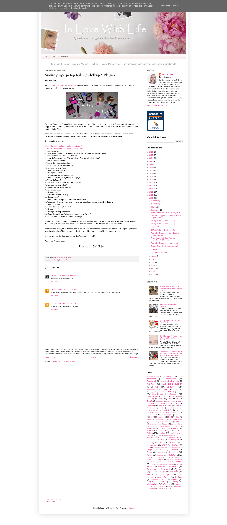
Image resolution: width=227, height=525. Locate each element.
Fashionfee (72, 85)
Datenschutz (51, 502)
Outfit (149, 447)
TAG (67, 260)
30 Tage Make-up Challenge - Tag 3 (164, 221)
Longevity (179, 433)
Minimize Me (174, 438)
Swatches (174, 472)
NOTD (163, 445)
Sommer (171, 464)
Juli (152, 259)
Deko (160, 399)
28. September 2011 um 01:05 (66, 289)
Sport (180, 469)
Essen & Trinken (170, 401)
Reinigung (173, 452)
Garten (149, 412)
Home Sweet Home (174, 419)
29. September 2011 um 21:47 (66, 303)
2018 (151, 177)
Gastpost (158, 412)
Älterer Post (134, 357)
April (153, 268)
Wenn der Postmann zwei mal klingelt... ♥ (165, 213)
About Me (45, 56)
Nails (172, 442)
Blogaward (155, 227)
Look (151, 435)
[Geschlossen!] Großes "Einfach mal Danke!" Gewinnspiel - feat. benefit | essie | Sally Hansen (171, 353)
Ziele (159, 488)
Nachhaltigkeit (173, 440)
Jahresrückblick (176, 424)
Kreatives (175, 428)
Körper (163, 428)
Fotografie (173, 408)
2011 (151, 198)
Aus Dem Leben (172, 383)
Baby (157, 387)
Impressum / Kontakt (54, 499)
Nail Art (158, 443)
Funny (178, 410)
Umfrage (178, 477)
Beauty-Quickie (152, 389)
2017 (151, 180)
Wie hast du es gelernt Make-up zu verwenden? (65, 148)
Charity (152, 399)
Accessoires (171, 379)
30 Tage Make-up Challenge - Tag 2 (164, 224)
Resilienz (160, 455)
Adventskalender (173, 381)
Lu (48, 85)
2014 (151, 189)
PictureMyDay (164, 450)
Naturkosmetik (152, 445)
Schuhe (160, 459)
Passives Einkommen (161, 447)
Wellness (166, 484)
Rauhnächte (161, 452)
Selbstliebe (153, 462)
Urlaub (163, 480)
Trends (167, 477)
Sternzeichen (155, 472)
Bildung (149, 392)
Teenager (159, 475)
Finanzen (161, 405)
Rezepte (150, 457)
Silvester (153, 464)
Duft (177, 399)
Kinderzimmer (152, 428)
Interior (176, 422)
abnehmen (151, 379)
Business (179, 396)
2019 (151, 173)
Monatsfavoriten (152, 440)
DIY (169, 399)
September (155, 210)
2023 (151, 161)
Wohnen (169, 486)
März (153, 271)
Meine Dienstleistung (61, 56)
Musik (162, 440)
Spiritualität (161, 466)
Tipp (167, 474)
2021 (151, 167)
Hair (150, 417)
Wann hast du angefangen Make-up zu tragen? (64, 146)
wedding (175, 482)
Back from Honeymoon (159, 252)
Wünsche (153, 488)
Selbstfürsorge (178, 459)
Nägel (149, 443)
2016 (151, 183)
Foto (161, 408)
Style (164, 472)
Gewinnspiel (167, 415)
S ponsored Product (173, 457)
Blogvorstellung (152, 396)
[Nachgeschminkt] (153, 376)
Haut (177, 417)
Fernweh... (154, 249)
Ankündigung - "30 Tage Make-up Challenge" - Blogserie (163, 239)
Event (180, 401)
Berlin (165, 389)
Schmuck (150, 459)
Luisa (53, 289)
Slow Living (162, 464)
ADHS (162, 381)
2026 (151, 152)
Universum (154, 479)
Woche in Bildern (157, 486)
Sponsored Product (158, 469)
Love (159, 435)
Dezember (155, 201)
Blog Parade (54, 260)
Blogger (131, 508)
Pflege (149, 450)
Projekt (149, 452)
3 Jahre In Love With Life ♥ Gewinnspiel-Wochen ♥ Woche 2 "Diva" (171, 289)
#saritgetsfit (168, 376)
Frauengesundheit (152, 410)
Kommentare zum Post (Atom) (64, 361)
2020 (151, 170)
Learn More (165, 6)
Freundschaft (166, 410)
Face (163, 403)
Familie (174, 403)
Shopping (178, 462)
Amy (52, 303)
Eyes (153, 403)
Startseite (92, 357)
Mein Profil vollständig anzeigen (158, 105)
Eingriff (149, 401)
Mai (152, 265)
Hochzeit (149, 419)
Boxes (164, 396)
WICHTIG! (178, 484)
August (154, 256)
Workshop (178, 486)
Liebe (158, 431)
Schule (169, 459)
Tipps (180, 475)
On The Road (174, 445)
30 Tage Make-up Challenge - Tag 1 (164, 230)
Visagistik (150, 482)
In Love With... (166, 422)
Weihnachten (152, 484)
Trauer (158, 477)
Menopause (162, 438)
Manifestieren (169, 435)
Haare (180, 415)
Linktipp (161, 433)
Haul (170, 417)
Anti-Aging (151, 384)
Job (153, 426)
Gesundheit (152, 415)
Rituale (160, 457)
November (155, 204)
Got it (175, 6)
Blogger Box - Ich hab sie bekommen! (164, 246)
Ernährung (159, 401)
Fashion (150, 406)
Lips (171, 433)
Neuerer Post (50, 357)
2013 (151, 192)
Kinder (177, 426)
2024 (151, 158)
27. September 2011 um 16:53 (67, 275)
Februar (154, 275)
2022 (151, 164)
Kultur (149, 431)
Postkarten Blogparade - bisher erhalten (165, 243)
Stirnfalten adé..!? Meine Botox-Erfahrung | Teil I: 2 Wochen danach (171, 338)
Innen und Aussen (57, 85)
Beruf (176, 389)
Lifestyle (167, 431)
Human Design (155, 422)
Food (177, 406)
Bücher (172, 396)
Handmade (160, 417)
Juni (153, 262)
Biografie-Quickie (160, 392)
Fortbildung (150, 408)
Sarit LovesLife (60, 257)
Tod (152, 477)
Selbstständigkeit (165, 462)
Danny (53, 275)
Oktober (154, 207)
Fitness (169, 406)
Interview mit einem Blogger (157, 424)
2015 (151, 186)
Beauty (170, 386)
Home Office (159, 419)
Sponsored (173, 466)
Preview (175, 450)
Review (171, 454)
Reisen (149, 455)
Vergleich (174, 479)
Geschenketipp (172, 412)
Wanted (163, 482)
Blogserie (62, 260)
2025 (151, 155)
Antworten (54, 282)
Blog (180, 392)
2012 (151, 195)
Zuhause (166, 488)
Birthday (171, 392)
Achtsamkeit (151, 381)
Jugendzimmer (165, 426)
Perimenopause (175, 447)
